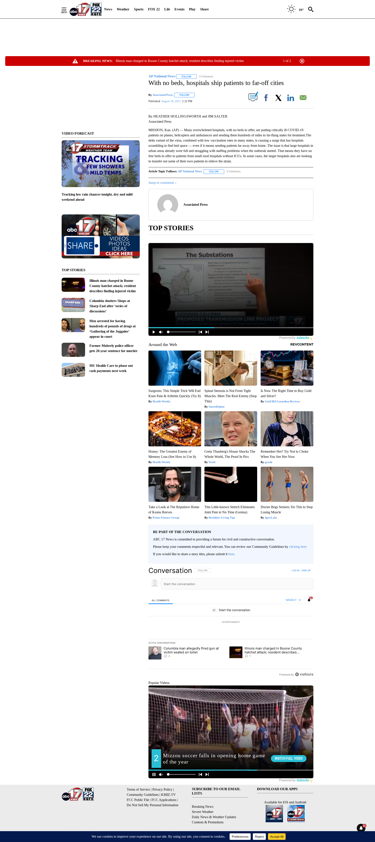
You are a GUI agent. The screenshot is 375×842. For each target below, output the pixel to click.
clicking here (298, 546)
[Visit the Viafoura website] (304, 674)
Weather (123, 9)
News (108, 9)
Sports (138, 9)
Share (204, 9)
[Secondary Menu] (67, 9)
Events (179, 9)
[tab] (160, 600)
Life (167, 9)
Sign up (306, 570)
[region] (230, 622)
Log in (295, 570)
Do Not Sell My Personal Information (152, 805)
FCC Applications (163, 800)
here (231, 554)
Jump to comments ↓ (162, 182)
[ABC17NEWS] (85, 9)
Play (192, 9)
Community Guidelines (143, 794)
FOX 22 (154, 9)
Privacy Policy (162, 789)
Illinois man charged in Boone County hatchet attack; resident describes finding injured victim (180, 61)
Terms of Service (138, 789)
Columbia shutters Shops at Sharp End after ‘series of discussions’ (109, 306)
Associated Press (163, 94)
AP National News (190, 171)
